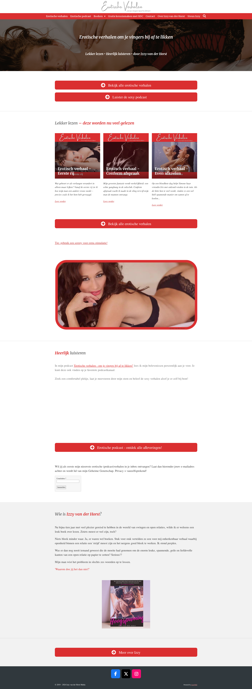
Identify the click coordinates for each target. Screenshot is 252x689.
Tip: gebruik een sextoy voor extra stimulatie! (81, 243)
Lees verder (60, 201)
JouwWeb (194, 685)
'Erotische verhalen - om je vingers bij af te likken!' (103, 365)
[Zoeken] (204, 16)
